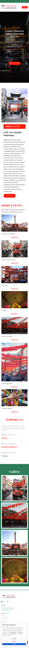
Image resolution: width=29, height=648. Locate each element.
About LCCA (4, 618)
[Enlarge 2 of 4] (26, 504)
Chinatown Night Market (6, 336)
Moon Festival (4, 285)
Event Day (4, 622)
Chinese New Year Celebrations (8, 233)
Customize (14, 638)
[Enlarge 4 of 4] (26, 559)
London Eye (4, 310)
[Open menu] (25, 7)
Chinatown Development (6, 383)
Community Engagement (7, 408)
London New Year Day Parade (8, 259)
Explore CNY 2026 (14, 63)
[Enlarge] (25, 216)
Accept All (14, 644)
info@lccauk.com (6, 609)
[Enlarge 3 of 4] (26, 531)
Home (2, 615)
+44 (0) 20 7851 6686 (8, 608)
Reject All (14, 641)
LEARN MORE (9, 195)
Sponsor (3, 620)
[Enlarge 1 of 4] (26, 477)
